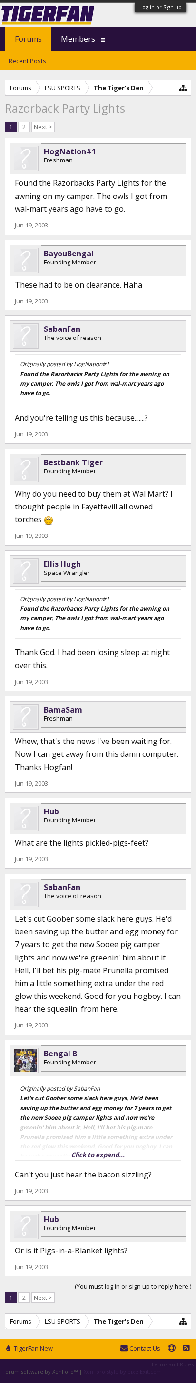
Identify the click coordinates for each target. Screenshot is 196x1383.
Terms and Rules (172, 1364)
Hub (51, 811)
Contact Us (144, 1348)
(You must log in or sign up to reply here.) (133, 1286)
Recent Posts (27, 60)
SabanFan (62, 329)
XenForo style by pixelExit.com (123, 1371)
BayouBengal (69, 253)
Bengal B (60, 1053)
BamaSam (63, 710)
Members (78, 39)
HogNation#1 (70, 151)
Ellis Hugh (62, 564)
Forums (28, 39)
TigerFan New (32, 1348)
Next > (43, 126)
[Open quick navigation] (183, 87)
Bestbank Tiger (73, 462)
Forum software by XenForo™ (40, 1371)
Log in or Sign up (160, 6)
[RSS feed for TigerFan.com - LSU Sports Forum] (186, 1348)
